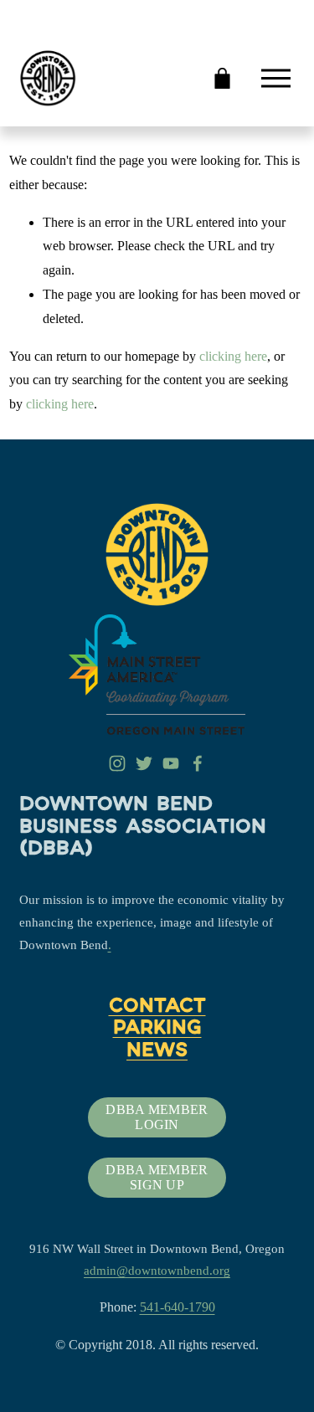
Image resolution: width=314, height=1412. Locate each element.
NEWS (157, 1052)
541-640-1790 (177, 1307)
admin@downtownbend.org (157, 1270)
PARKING (157, 1029)
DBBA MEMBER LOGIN (157, 1117)
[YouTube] (170, 763)
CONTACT (157, 1008)
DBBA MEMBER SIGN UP (157, 1177)
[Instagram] (117, 763)
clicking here (233, 356)
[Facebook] (197, 763)
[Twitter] (144, 763)
